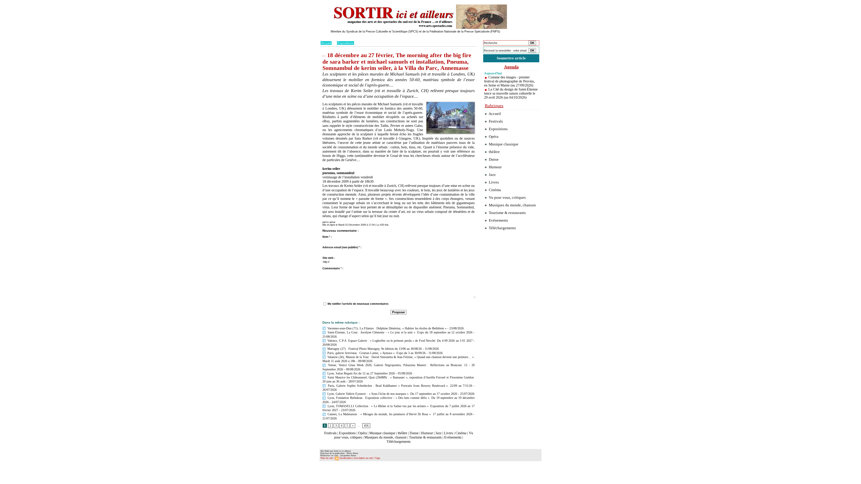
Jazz (438, 433)
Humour (427, 433)
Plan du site (326, 458)
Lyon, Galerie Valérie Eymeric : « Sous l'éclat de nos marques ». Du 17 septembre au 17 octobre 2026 (391, 393)
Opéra (362, 433)
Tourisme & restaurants (425, 437)
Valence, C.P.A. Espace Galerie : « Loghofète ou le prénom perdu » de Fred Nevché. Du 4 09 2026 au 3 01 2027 (399, 340)
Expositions (345, 43)
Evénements (452, 437)
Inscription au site (363, 458)
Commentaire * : (332, 268)
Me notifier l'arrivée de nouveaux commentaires (358, 303)
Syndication (345, 458)
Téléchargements (399, 441)
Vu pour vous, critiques (507, 197)
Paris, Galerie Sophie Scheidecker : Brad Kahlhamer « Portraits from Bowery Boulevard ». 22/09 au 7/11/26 (399, 385)
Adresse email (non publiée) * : (341, 247)
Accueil (326, 43)
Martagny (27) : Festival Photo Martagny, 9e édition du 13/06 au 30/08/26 (374, 348)
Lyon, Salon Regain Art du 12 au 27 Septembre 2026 (360, 373)
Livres (448, 433)
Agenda (511, 66)
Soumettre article (511, 58)
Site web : (328, 257)
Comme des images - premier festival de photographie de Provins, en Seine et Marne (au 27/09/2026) (509, 81)
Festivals (330, 433)
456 (366, 425)
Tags (377, 458)
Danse (414, 433)
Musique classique (382, 433)
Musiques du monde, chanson (385, 437)
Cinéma (460, 433)
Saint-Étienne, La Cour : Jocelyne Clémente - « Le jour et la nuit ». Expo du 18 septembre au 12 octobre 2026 (399, 332)
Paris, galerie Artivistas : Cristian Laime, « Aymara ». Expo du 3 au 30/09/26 (376, 353)
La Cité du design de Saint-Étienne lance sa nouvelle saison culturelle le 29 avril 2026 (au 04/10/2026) (511, 93)
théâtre (402, 433)
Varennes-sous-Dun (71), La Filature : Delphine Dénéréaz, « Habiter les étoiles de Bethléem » (386, 328)
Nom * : (327, 236)
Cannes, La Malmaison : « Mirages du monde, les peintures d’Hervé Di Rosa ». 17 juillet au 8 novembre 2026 (399, 414)
